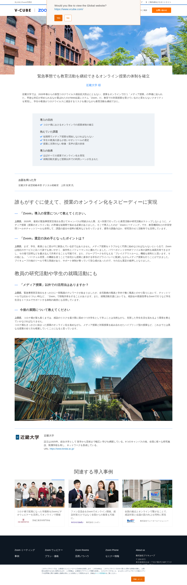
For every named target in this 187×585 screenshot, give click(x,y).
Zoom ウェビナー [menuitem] (54, 550)
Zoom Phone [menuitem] (112, 550)
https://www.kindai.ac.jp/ (62, 449)
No (68, 18)
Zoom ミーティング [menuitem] (25, 550)
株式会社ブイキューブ (145, 555)
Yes (58, 18)
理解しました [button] (137, 579)
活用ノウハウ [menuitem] (82, 556)
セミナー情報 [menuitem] (112, 556)
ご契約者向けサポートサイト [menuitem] (159, 2)
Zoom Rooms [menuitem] (82, 550)
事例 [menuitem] (17, 556)
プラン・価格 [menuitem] (52, 556)
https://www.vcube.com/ (68, 9)
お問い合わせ (161, 10)
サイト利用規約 (100, 573)
